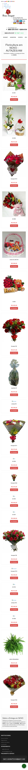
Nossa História (4, 738)
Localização (4, 744)
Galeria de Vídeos (5, 742)
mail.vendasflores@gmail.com (14, 759)
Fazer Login (7, 7)
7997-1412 (20, 33)
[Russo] (5, 1)
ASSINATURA (13, 37)
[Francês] (12, 1)
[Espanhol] (6, 1)
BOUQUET (5, 37)
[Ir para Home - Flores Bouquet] (8, 13)
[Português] (8, 1)
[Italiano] (13, 1)
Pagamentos (4, 740)
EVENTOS (20, 37)
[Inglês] (10, 1)
